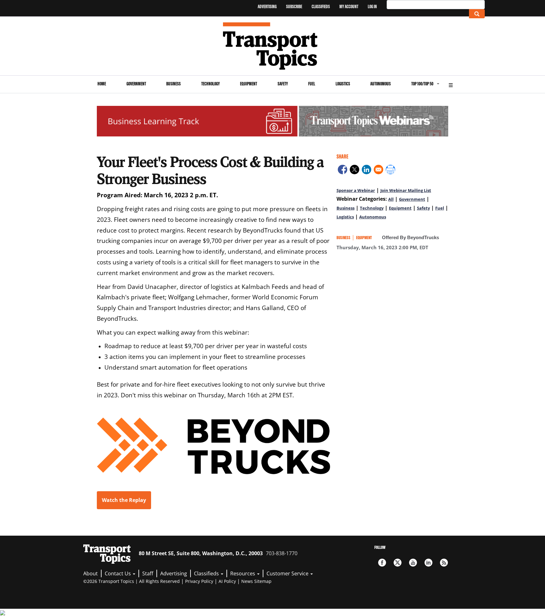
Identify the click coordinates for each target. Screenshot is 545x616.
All (391, 199)
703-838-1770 (281, 553)
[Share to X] (354, 170)
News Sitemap (256, 581)
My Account (348, 6)
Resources (243, 573)
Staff (147, 573)
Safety (283, 84)
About (90, 573)
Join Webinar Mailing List (405, 190)
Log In (372, 6)
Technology (210, 84)
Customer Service (288, 573)
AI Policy (227, 581)
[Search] (477, 13)
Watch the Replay (124, 500)
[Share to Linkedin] (366, 170)
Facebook (382, 563)
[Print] (390, 170)
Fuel (311, 84)
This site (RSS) (444, 563)
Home (101, 84)
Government (136, 84)
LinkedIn (428, 563)
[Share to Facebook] (342, 170)
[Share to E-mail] (378, 170)
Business (173, 84)
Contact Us (118, 573)
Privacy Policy (199, 581)
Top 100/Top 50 (422, 84)
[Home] (272, 46)
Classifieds (321, 6)
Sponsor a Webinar (356, 190)
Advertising (267, 6)
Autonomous (380, 84)
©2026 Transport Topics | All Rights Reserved (131, 581)
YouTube (413, 563)
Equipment (248, 84)
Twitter (397, 563)
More (451, 84)
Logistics (343, 84)
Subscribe (294, 6)
